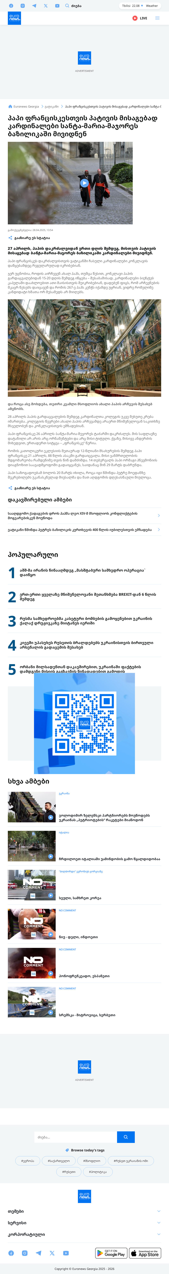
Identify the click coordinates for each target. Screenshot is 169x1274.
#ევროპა (27, 1161)
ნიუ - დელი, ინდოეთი (78, 937)
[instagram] (22, 5)
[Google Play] (111, 1253)
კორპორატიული (26, 1234)
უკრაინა (64, 793)
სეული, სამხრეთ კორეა (80, 898)
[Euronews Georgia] (14, 18)
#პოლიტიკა (98, 1172)
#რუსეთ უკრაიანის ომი (131, 1161)
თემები (16, 1211)
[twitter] (45, 5)
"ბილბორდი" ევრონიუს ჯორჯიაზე (81, 871)
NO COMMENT (67, 910)
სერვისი (17, 1222)
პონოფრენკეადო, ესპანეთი (84, 976)
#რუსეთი (68, 1172)
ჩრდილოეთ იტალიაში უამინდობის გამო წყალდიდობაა (109, 859)
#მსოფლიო (91, 1161)
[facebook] (11, 5)
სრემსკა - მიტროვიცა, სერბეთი (87, 1015)
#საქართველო (59, 1161)
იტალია (64, 832)
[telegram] (34, 5)
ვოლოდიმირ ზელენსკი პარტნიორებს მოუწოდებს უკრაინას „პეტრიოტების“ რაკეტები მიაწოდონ (104, 817)
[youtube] (57, 5)
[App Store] (145, 1253)
